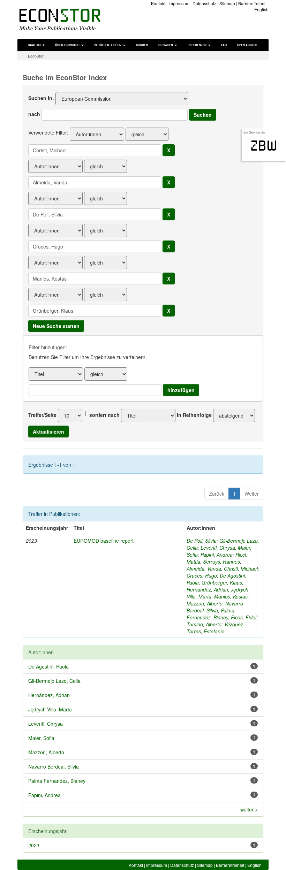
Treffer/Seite (42, 414)
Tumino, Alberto (204, 624)
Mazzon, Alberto (205, 603)
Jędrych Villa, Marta (50, 709)
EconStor (36, 56)
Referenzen (197, 45)
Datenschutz (204, 3)
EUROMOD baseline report (104, 540)
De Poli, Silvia (202, 540)
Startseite (36, 45)
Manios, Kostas (231, 596)
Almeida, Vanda (204, 568)
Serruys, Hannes (221, 561)
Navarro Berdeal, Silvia (215, 607)
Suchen (142, 45)
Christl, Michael (241, 568)
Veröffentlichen (108, 45)
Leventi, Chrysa (218, 547)
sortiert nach (104, 414)
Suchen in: (41, 97)
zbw (263, 145)
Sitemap (227, 3)
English (261, 9)
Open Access (247, 45)
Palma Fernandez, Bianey (210, 614)
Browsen (166, 45)
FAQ (224, 45)
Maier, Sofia (41, 737)
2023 (33, 845)
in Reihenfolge (194, 414)
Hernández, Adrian (207, 589)
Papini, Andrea (217, 554)
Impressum (178, 3)
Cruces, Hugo (202, 575)
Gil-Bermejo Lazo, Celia (54, 680)
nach (34, 113)
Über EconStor (67, 45)
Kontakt (158, 3)
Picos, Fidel (243, 617)
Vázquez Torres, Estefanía (215, 628)
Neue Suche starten (56, 325)
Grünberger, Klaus (222, 582)
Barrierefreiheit (252, 3)
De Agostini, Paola (48, 666)
